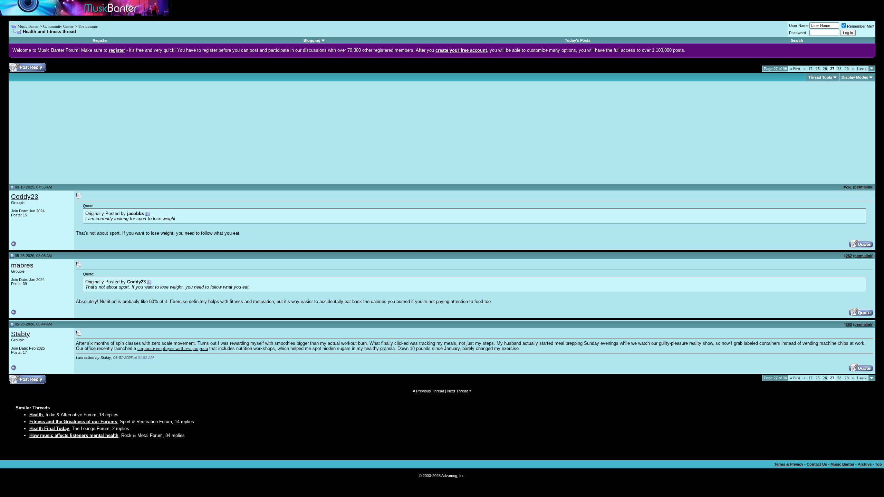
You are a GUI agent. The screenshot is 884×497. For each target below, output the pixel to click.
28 (839, 69)
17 (810, 69)
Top (878, 464)
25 (818, 69)
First (795, 69)
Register (100, 40)
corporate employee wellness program (172, 348)
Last (862, 69)
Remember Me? (860, 26)
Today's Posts (577, 40)
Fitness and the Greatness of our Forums (73, 421)
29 (847, 69)
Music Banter (28, 26)
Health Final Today (49, 428)
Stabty (20, 334)
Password (797, 33)
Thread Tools (820, 77)
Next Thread (457, 391)
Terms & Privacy (788, 464)
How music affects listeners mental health (73, 435)
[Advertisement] (69, 132)
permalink (863, 187)
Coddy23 (24, 196)
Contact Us (817, 464)
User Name (798, 25)
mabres (22, 265)
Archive (865, 464)
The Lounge (88, 26)
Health (36, 414)
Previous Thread (430, 391)
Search (797, 40)
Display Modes (855, 77)
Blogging (312, 40)
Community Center (58, 26)
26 (825, 69)
